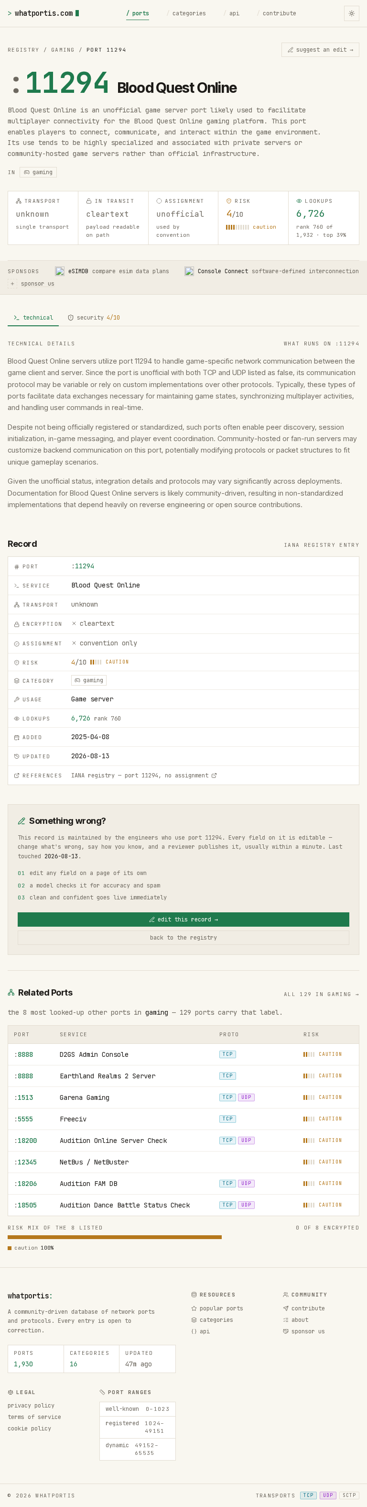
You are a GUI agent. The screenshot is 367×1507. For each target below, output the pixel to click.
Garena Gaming (84, 1097)
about (299, 1320)
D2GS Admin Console (94, 1054)
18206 (25, 1183)
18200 (25, 1140)
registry (24, 49)
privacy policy (31, 1405)
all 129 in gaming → (321, 994)
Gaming (63, 49)
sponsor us (308, 1331)
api (231, 13)
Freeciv (73, 1119)
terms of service (34, 1417)
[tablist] (183, 318)
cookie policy (29, 1428)
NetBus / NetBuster (94, 1162)
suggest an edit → (324, 50)
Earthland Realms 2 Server (107, 1076)
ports (137, 13)
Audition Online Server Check (113, 1140)
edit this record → (188, 919)
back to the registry (183, 938)
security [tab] (98, 317)
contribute (276, 13)
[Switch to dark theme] (351, 13)
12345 (25, 1162)
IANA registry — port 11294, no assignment (139, 775)
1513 (23, 1097)
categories (186, 13)
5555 (23, 1119)
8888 (23, 1054)
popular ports (221, 1308)
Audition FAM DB (88, 1183)
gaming (156, 1012)
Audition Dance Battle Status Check (125, 1205)
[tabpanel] (183, 425)
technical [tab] (38, 317)
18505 (25, 1205)
